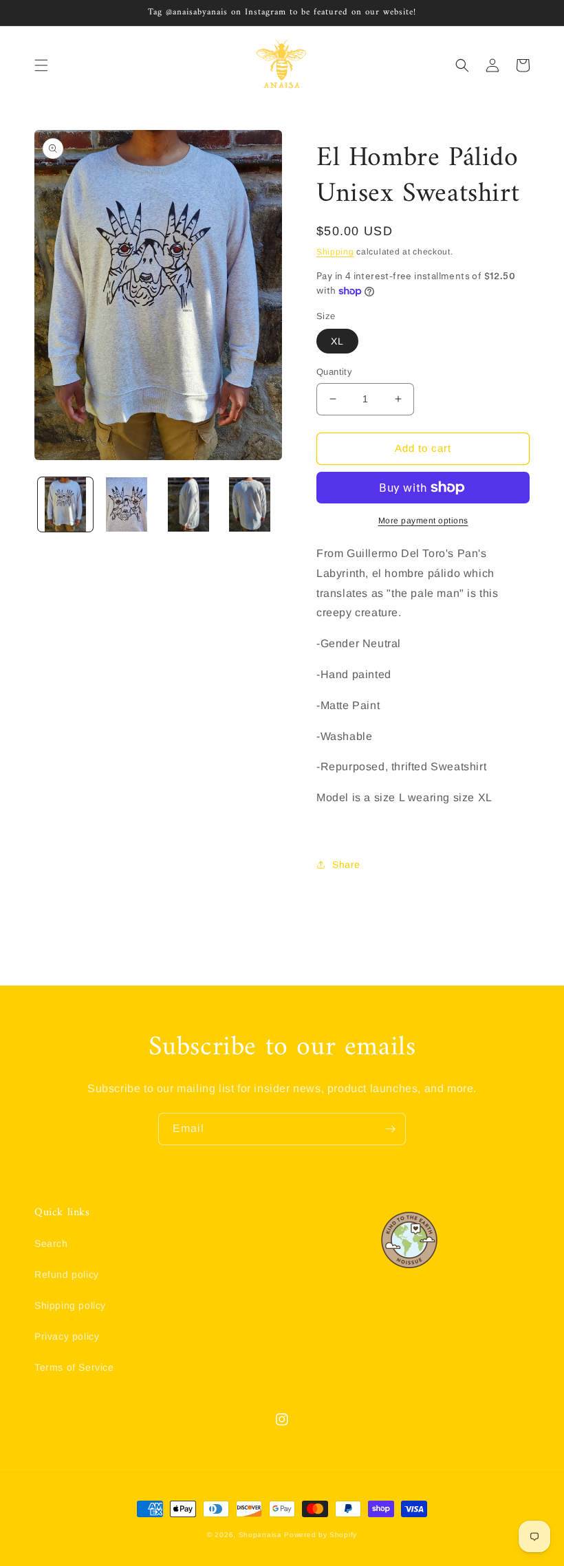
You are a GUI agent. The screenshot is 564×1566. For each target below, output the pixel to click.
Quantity (334, 372)
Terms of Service (74, 1367)
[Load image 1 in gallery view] (65, 504)
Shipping (335, 252)
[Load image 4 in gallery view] (250, 504)
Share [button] (346, 864)
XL (337, 341)
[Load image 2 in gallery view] (127, 504)
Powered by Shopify (320, 1534)
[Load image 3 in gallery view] (188, 504)
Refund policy (66, 1274)
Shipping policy (70, 1305)
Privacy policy (66, 1336)
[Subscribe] (390, 1129)
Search (51, 1243)
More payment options (423, 520)
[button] (41, 65)
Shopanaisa (260, 1534)
